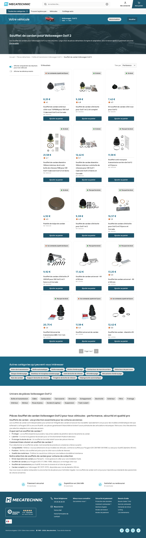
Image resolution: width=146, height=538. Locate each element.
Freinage (130, 399)
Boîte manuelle (57, 369)
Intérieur (14, 403)
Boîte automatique (40, 369)
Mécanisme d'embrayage (112, 374)
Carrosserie (59, 399)
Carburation (46, 399)
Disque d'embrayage (19, 374)
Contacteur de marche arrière (99, 369)
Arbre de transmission (19, 369)
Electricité (99, 399)
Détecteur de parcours (124, 369)
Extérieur (111, 399)
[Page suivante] (96, 351)
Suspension (69, 403)
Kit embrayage (92, 374)
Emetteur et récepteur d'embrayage (45, 374)
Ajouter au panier (56, 118)
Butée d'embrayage (75, 369)
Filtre (121, 399)
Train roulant (83, 403)
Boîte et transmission (19, 399)
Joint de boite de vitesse (73, 374)
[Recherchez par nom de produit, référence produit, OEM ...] (107, 4)
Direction (72, 399)
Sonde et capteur (54, 403)
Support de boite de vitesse (38, 378)
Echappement (85, 399)
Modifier (132, 19)
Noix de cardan (17, 378)
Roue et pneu (37, 403)
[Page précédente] (81, 351)
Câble (34, 399)
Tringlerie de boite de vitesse (64, 378)
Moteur (25, 403)
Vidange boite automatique (90, 378)
